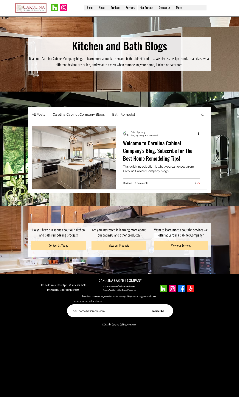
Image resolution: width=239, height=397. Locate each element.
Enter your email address (87, 301)
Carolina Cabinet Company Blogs (79, 114)
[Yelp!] (190, 288)
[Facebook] (181, 288)
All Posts (38, 114)
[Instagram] (63, 7)
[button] (202, 115)
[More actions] (200, 133)
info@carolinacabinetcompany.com (63, 289)
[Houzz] (54, 7)
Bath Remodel (123, 114)
